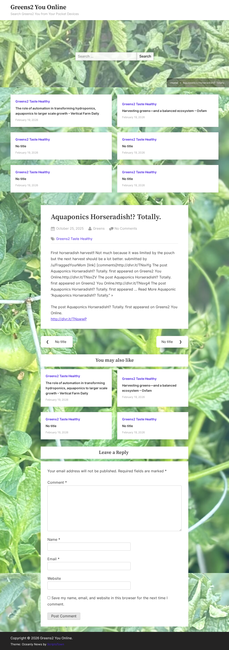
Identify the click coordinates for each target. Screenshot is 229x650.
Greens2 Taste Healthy (32, 101)
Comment (57, 482)
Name (53, 539)
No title (20, 146)
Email (53, 559)
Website (54, 578)
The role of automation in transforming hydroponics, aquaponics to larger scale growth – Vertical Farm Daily (76, 388)
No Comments (125, 229)
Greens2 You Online (38, 7)
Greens (99, 228)
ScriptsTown (55, 644)
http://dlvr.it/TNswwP (69, 319)
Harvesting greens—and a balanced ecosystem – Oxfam (164, 111)
